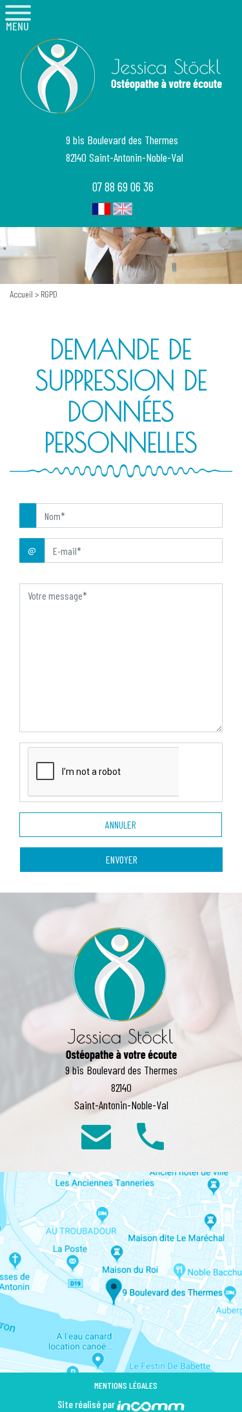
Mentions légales (125, 1385)
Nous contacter (96, 1135)
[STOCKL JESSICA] (121, 76)
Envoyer (121, 859)
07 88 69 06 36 (123, 186)
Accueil (22, 293)
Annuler (120, 824)
